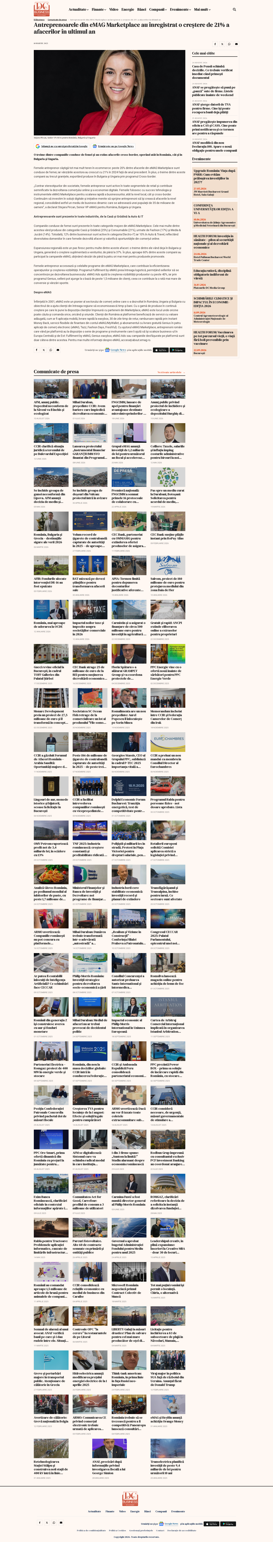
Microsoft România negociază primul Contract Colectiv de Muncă (126, 1290)
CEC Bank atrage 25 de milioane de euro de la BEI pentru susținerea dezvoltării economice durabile (88, 672)
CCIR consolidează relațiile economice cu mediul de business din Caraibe (88, 1290)
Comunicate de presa (57, 20)
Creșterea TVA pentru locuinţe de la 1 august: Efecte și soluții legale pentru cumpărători (88, 1114)
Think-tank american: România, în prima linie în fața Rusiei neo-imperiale (127, 1379)
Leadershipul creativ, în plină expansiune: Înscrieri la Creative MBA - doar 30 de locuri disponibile (168, 1246)
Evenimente (179, 9)
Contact (160, 1530)
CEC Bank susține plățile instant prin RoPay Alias (167, 536)
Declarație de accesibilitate (181, 1530)
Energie (127, 9)
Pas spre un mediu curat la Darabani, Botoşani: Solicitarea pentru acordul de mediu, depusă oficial (167, 496)
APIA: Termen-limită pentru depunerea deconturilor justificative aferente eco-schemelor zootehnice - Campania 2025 (128, 584)
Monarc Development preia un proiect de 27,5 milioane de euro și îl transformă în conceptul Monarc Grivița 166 (51, 716)
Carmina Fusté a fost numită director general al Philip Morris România (129, 1200)
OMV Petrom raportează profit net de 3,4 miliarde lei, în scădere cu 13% (51, 849)
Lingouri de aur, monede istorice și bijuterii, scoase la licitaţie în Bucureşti (51, 805)
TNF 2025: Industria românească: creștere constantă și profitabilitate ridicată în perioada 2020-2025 (90, 849)
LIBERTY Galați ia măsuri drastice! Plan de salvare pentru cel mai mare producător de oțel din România (129, 1335)
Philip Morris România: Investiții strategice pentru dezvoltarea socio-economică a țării (89, 981)
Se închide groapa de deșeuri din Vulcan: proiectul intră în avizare (90, 494)
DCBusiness (39, 20)
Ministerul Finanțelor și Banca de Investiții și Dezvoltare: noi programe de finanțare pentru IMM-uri (89, 893)
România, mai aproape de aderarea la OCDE (49, 624)
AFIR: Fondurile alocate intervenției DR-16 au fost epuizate (50, 582)
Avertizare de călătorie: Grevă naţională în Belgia (51, 1419)
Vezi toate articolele (170, 372)
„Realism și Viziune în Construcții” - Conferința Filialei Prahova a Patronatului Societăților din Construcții (128, 937)
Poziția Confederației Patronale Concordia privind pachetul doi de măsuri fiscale (50, 1114)
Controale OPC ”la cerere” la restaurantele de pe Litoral (90, 1333)
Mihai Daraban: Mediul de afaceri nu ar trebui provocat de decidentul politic (90, 1025)
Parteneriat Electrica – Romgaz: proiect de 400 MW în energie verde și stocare (51, 1070)
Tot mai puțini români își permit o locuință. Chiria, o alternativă (167, 1289)
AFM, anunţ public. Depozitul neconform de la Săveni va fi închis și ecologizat (51, 407)
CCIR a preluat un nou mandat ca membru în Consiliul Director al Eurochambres (166, 761)
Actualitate (77, 9)
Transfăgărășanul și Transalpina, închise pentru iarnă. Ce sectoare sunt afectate (166, 893)
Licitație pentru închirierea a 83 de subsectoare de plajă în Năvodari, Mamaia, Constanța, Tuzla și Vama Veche (168, 1335)
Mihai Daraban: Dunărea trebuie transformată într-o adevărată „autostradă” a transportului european (89, 937)
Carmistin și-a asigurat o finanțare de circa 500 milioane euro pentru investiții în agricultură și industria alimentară (129, 628)
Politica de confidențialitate (91, 1530)
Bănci (141, 9)
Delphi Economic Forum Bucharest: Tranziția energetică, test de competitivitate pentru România (128, 805)
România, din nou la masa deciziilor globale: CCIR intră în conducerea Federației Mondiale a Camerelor (89, 1070)
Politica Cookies (117, 1530)
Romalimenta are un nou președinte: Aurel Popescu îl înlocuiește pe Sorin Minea (129, 716)
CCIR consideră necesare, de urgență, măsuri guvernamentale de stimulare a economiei (167, 1114)
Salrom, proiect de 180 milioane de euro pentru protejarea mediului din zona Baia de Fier (168, 584)
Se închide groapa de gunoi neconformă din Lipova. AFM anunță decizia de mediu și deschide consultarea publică (49, 496)
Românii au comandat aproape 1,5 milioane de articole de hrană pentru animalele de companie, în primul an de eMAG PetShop (51, 1290)
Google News (118, 349)
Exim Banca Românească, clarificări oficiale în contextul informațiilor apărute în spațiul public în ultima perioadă (50, 1202)
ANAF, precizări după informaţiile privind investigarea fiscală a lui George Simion (108, 1467)
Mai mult (201, 9)
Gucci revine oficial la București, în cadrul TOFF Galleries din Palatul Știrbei (49, 672)
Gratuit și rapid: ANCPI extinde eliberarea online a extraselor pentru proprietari (166, 628)
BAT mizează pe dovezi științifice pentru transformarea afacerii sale (89, 584)
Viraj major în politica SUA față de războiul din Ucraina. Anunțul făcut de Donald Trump (167, 1379)
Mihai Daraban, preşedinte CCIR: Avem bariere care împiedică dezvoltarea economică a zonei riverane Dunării (89, 407)
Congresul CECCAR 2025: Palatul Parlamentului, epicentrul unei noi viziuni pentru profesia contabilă (166, 937)
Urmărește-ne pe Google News (116, 146)
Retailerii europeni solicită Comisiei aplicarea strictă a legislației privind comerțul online (164, 849)
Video (113, 9)
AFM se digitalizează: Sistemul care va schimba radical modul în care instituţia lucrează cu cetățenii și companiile (89, 1158)
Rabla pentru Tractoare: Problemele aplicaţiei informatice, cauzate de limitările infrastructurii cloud (51, 1246)
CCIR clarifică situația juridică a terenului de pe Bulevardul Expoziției (51, 450)
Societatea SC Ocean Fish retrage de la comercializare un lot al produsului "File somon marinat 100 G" (89, 716)
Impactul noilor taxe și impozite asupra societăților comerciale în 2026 (89, 628)
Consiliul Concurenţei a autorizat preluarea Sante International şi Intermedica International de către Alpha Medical (128, 981)
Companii (156, 9)
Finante (98, 9)
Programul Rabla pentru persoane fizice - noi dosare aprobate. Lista (168, 803)
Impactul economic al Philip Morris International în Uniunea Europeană (128, 1025)
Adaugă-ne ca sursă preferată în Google (64, 146)
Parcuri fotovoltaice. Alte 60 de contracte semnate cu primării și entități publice (88, 1246)
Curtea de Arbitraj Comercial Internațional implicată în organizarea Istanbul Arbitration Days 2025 (168, 1025)
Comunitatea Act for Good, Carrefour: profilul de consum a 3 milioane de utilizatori (88, 1202)
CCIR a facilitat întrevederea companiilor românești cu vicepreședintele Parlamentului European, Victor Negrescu (89, 805)
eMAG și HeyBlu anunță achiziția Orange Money (167, 1419)
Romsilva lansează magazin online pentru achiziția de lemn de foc (167, 980)
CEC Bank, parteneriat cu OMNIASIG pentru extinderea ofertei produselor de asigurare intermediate (129, 540)
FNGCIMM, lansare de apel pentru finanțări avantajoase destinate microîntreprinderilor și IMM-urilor (129, 407)
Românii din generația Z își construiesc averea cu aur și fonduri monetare (50, 1025)
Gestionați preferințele (141, 1530)
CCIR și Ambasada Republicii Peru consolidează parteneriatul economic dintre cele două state (128, 1070)
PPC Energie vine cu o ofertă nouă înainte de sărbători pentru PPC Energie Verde (166, 672)
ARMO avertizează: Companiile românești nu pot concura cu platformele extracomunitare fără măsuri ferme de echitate (49, 937)
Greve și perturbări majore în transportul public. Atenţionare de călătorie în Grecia (49, 1379)
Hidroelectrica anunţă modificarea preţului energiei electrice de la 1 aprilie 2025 (90, 1379)
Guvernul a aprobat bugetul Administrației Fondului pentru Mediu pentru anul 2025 (127, 1246)
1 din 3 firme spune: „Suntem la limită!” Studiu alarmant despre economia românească (128, 1158)
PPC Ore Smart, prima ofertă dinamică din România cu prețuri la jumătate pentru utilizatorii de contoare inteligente (50, 1158)
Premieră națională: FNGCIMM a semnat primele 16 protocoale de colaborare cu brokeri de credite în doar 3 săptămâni (127, 496)
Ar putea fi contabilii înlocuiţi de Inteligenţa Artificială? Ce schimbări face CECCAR (51, 981)
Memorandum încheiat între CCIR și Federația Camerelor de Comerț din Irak (166, 716)
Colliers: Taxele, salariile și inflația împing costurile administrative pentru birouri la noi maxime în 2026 (168, 452)
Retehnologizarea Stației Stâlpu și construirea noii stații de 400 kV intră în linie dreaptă (51, 1467)
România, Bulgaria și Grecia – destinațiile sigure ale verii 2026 (48, 538)
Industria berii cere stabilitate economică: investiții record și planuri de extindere (127, 893)
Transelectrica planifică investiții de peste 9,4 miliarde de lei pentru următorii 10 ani (167, 1467)
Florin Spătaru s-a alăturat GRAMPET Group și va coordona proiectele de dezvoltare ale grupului (128, 672)
